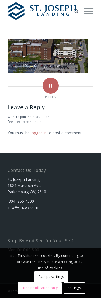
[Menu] (86, 11)
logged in (39, 132)
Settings (74, 288)
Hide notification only (40, 288)
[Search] (73, 11)
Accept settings (51, 276)
